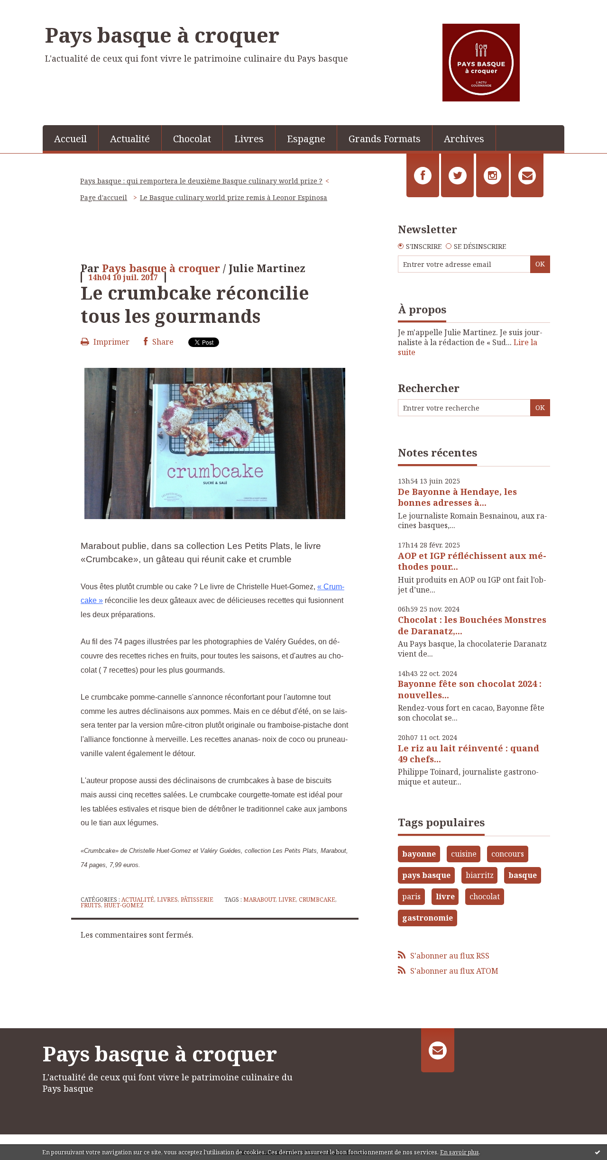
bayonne (419, 854)
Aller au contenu (35, 8)
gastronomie (427, 918)
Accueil (70, 138)
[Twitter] (457, 175)
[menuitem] (71, 138)
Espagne (306, 138)
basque (522, 875)
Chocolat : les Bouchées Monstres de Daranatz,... (472, 625)
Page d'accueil (103, 197)
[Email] (527, 175)
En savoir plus (459, 1152)
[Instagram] (492, 175)
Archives (464, 138)
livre (287, 899)
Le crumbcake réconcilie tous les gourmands (195, 304)
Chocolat (192, 138)
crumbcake (317, 899)
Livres (249, 138)
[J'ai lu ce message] (597, 1152)
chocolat (484, 896)
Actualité (130, 138)
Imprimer (110, 342)
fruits (91, 905)
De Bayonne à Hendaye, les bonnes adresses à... (457, 497)
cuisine (464, 854)
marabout (259, 899)
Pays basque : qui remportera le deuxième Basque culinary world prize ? (201, 180)
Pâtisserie (197, 899)
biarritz (480, 875)
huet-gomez (124, 905)
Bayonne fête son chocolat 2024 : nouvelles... (470, 689)
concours (507, 854)
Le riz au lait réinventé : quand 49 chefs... (468, 753)
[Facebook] (422, 175)
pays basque (426, 875)
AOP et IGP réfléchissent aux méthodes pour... (472, 561)
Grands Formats (385, 138)
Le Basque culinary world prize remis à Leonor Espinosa (233, 197)
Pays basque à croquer (162, 34)
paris (411, 896)
